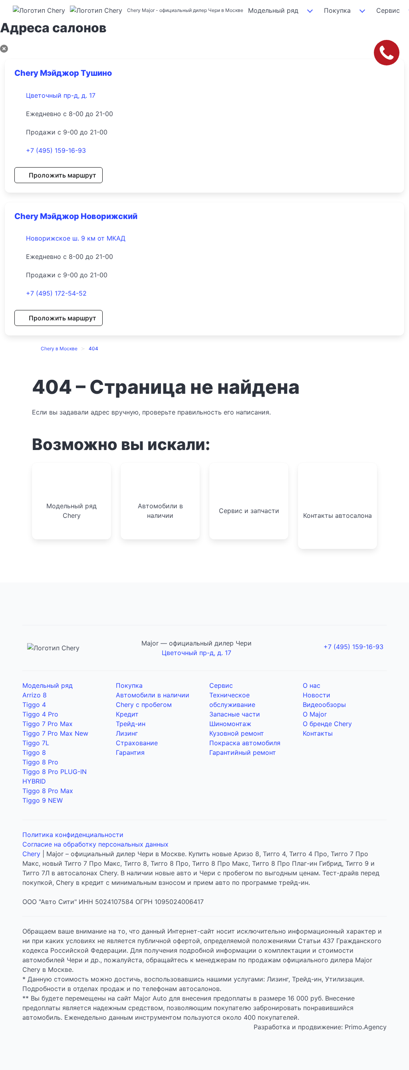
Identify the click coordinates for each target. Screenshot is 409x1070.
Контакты (318, 733)
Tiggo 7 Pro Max (47, 724)
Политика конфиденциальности (72, 835)
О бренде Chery (327, 724)
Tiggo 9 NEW (42, 800)
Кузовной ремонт (236, 733)
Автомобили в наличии (152, 695)
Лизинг (127, 733)
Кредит (127, 714)
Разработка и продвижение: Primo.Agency (320, 1027)
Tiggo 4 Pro (40, 714)
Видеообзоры (324, 705)
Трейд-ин (130, 724)
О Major (315, 714)
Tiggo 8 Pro (40, 762)
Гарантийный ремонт (242, 752)
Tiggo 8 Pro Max (47, 791)
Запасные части (234, 714)
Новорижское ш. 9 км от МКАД (75, 238)
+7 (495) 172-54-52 (56, 293)
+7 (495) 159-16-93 (56, 150)
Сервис (221, 685)
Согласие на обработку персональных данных (95, 844)
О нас (311, 685)
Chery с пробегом (144, 705)
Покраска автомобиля (244, 743)
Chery (31, 854)
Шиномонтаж (230, 724)
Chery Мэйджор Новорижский (75, 216)
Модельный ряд (273, 10)
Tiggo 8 (34, 752)
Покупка (337, 10)
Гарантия (130, 752)
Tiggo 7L (35, 743)
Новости (316, 695)
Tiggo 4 (34, 705)
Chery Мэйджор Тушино (63, 73)
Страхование (137, 743)
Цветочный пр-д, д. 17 (60, 95)
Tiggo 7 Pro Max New (55, 733)
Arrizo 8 (34, 695)
